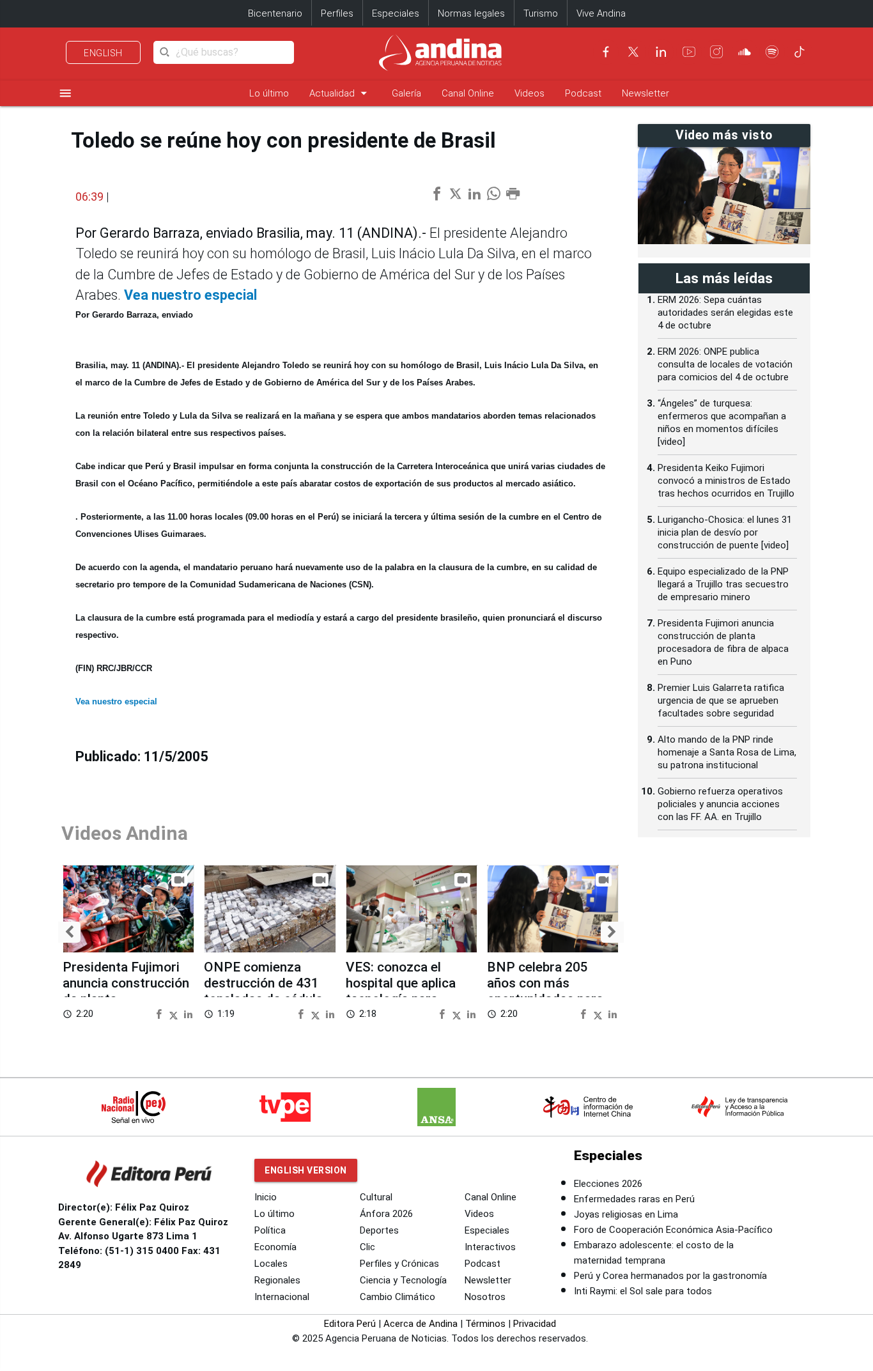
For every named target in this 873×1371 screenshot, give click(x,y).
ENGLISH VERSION (306, 1170)
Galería (406, 93)
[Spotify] (772, 52)
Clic (367, 1247)
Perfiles (337, 13)
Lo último (269, 93)
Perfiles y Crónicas (399, 1263)
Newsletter (645, 93)
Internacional (281, 1297)
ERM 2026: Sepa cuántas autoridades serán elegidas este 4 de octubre (725, 312)
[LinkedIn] (661, 52)
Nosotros (485, 1297)
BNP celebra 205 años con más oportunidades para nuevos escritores (545, 991)
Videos (529, 93)
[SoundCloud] (744, 52)
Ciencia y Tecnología (403, 1280)
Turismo (540, 13)
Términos (485, 1323)
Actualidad (340, 93)
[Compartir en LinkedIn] (188, 1013)
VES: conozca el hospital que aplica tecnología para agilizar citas (401, 991)
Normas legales (471, 13)
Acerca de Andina (420, 1323)
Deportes (379, 1230)
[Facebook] (606, 52)
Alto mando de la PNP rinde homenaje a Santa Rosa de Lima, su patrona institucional (727, 752)
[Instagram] (716, 52)
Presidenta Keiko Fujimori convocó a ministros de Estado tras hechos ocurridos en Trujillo (726, 480)
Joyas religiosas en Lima (626, 1214)
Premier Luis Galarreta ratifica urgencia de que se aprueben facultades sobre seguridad (721, 700)
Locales (271, 1263)
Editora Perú (350, 1323)
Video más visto (724, 135)
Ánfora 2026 (386, 1214)
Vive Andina (601, 13)
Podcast (583, 93)
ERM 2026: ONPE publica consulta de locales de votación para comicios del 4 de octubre (725, 364)
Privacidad (534, 1323)
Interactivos (490, 1247)
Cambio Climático (397, 1297)
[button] (69, 932)
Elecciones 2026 (608, 1183)
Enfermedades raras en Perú (634, 1199)
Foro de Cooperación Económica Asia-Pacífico (673, 1229)
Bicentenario (275, 13)
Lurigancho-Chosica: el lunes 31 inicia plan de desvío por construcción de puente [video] (725, 532)
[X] (633, 52)
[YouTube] (689, 52)
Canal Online (468, 93)
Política (270, 1230)
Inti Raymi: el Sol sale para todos (643, 1291)
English (103, 53)
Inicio (265, 1197)
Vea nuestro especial (190, 295)
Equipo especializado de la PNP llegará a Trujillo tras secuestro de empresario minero (723, 584)
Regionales (277, 1280)
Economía (275, 1247)
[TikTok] (799, 52)
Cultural (376, 1197)
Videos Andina (124, 833)
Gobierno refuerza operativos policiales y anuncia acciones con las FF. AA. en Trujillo (720, 804)
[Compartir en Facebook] (160, 1013)
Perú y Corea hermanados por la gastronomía (670, 1276)
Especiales (395, 13)
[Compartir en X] (175, 1013)
